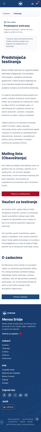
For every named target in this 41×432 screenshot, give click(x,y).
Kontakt (5, 383)
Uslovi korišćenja (27, 419)
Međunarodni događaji (11, 373)
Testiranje (6, 348)
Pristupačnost (12, 421)
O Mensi (5, 352)
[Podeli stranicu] (37, 419)
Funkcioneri (6, 358)
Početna (6, 13)
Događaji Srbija (8, 370)
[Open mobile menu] (4, 4)
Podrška (22, 421)
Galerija (5, 380)
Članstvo (5, 355)
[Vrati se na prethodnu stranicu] (2, 422)
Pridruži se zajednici (10, 334)
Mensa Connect (8, 376)
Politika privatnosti (14, 419)
